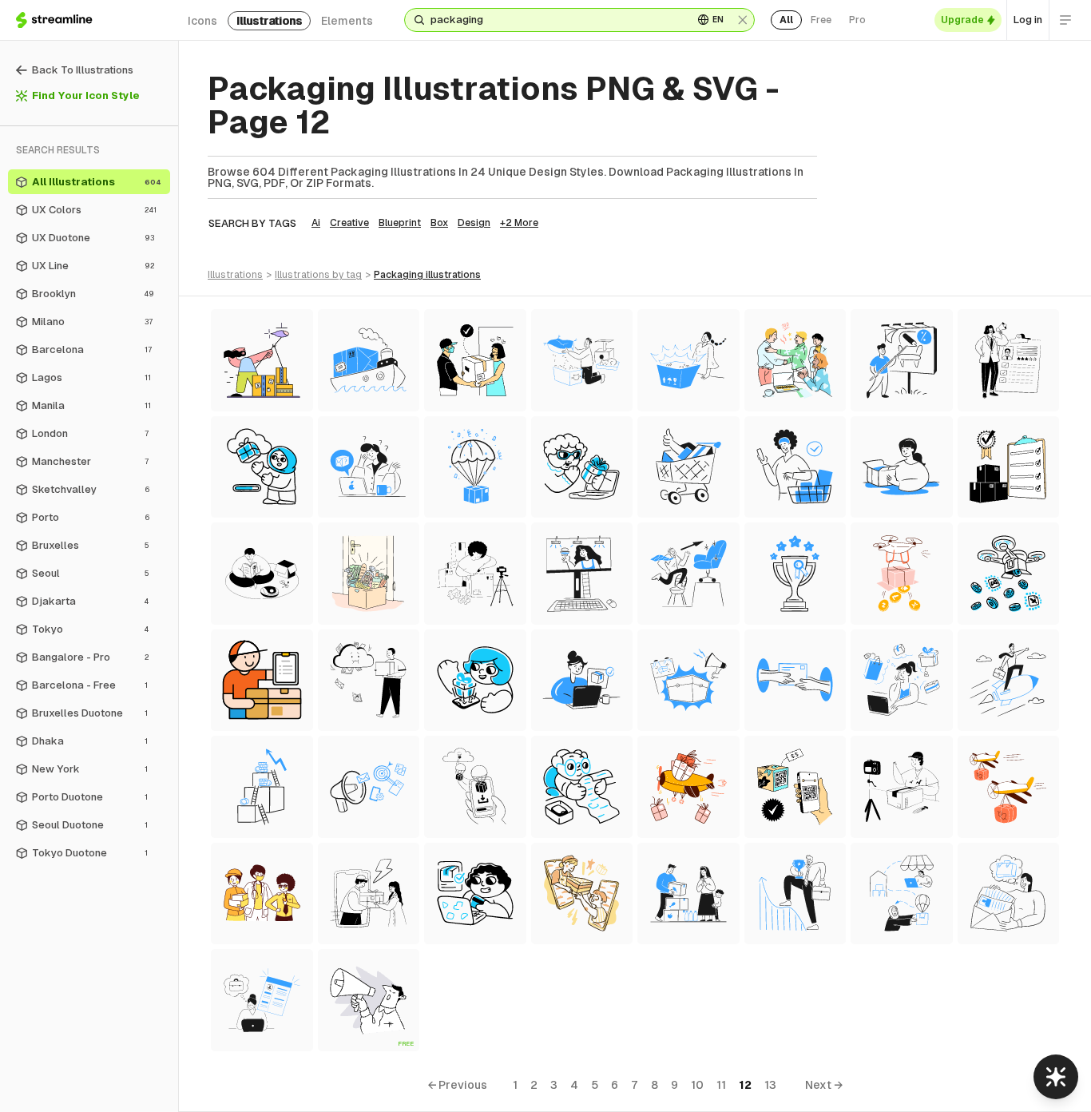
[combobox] (555, 20)
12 (745, 1084)
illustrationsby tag (318, 274)
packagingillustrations (427, 274)
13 (770, 1084)
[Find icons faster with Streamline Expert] (1055, 1076)
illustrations (269, 20)
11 (721, 1084)
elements (347, 20)
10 (697, 1084)
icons (202, 20)
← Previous (457, 1084)
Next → (824, 1084)
